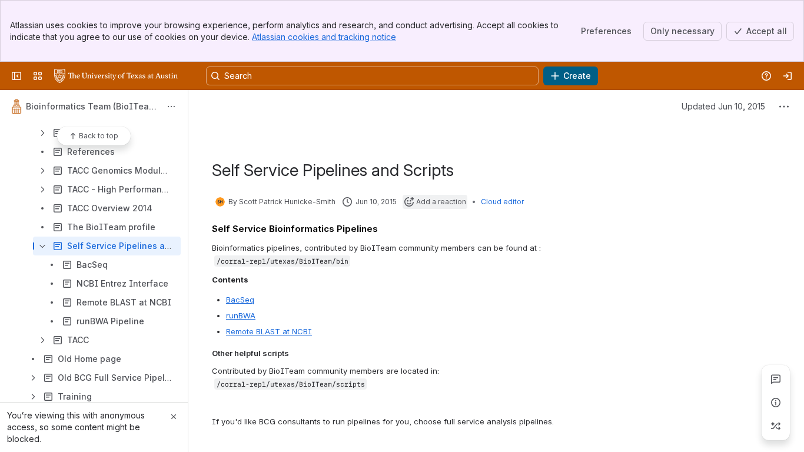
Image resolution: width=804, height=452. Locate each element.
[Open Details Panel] (775, 402)
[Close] (174, 417)
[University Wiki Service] (116, 76)
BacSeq (240, 299)
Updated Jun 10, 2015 (723, 106)
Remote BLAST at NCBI (269, 331)
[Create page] (775, 426)
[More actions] (171, 106)
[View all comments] (775, 379)
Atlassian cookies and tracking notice (324, 37)
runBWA (240, 315)
